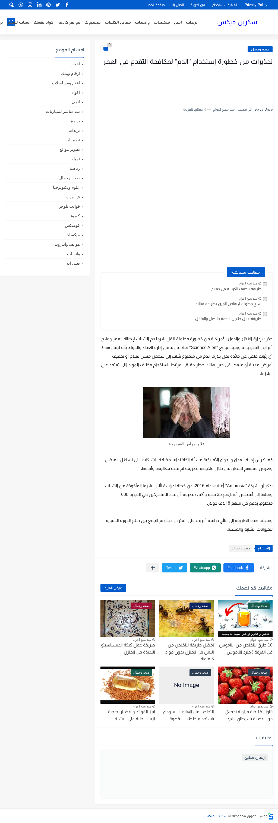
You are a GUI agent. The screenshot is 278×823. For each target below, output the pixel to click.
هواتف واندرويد (67, 244)
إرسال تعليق (255, 757)
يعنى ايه (73, 263)
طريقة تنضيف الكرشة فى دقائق (236, 289)
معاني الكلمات (118, 22)
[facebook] (67, 4)
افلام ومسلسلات (66, 83)
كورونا (75, 215)
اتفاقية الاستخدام (225, 5)
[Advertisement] (218, 83)
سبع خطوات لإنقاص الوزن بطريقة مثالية (228, 304)
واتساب (142, 22)
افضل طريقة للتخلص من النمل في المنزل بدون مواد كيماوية (189, 652)
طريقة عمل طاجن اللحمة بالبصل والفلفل (228, 318)
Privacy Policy (256, 5)
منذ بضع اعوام (248, 283)
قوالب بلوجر (69, 206)
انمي (178, 22)
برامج (75, 121)
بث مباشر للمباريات (63, 111)
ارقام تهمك (70, 73)
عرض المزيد (113, 588)
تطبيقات (72, 139)
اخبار (76, 64)
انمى (76, 102)
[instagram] (30, 4)
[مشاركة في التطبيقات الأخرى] (152, 567)
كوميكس (72, 225)
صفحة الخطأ (156, 5)
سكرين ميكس (237, 21)
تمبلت (75, 158)
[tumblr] (21, 4)
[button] (238, 567)
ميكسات (162, 22)
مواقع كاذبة (69, 22)
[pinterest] (48, 4)
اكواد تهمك (44, 22)
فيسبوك (92, 22)
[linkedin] (39, 4)
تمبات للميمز (18, 22)
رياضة (75, 168)
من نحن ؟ (198, 5)
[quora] (11, 4)
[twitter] (58, 4)
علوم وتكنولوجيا (66, 187)
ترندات (192, 22)
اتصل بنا (178, 5)
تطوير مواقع (69, 149)
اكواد (76, 92)
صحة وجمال (260, 49)
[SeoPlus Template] (270, 816)
